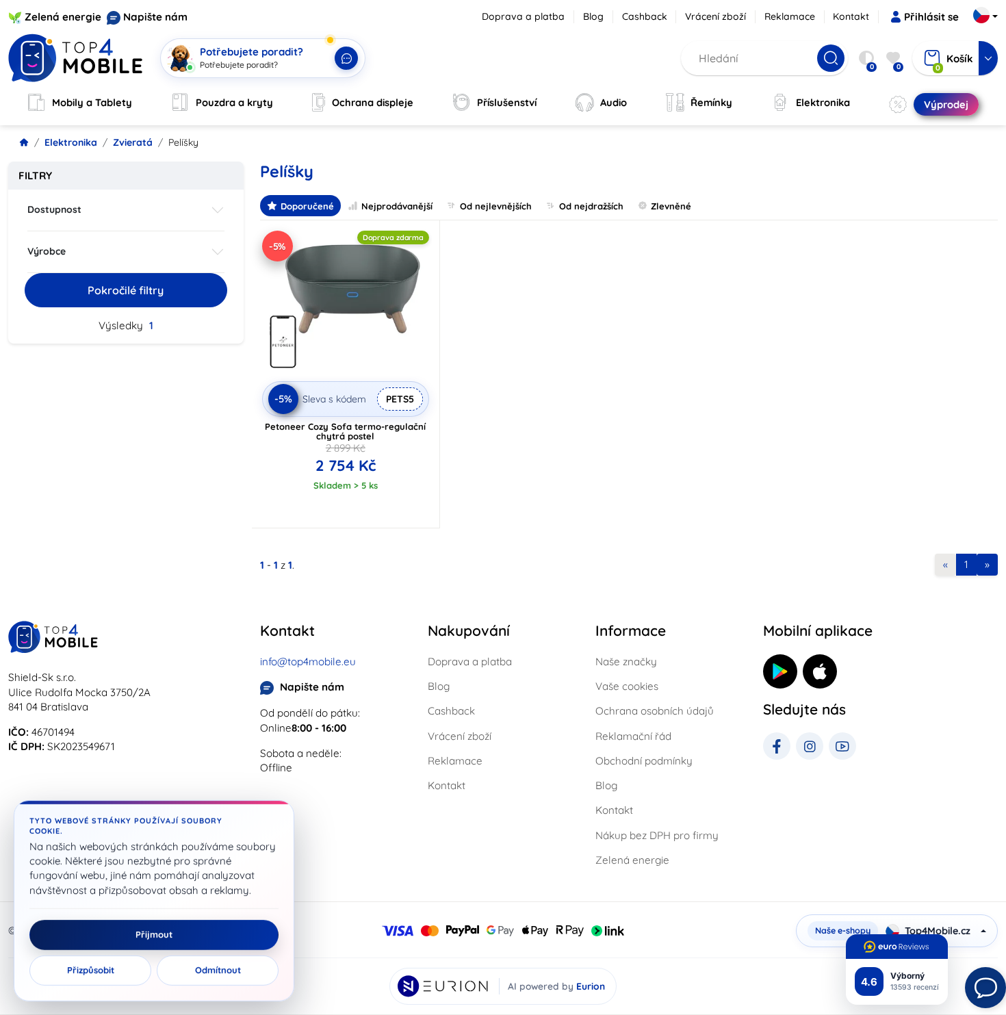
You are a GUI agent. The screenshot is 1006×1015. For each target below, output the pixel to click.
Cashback (644, 16)
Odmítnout (218, 970)
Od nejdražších (591, 206)
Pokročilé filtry (126, 290)
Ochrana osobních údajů (654, 710)
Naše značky (626, 661)
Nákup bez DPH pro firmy (657, 835)
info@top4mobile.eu (308, 661)
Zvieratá (133, 142)
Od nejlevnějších (496, 206)
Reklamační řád (633, 736)
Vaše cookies (626, 686)
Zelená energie (63, 16)
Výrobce (46, 251)
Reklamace (789, 16)
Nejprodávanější (397, 206)
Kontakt (851, 16)
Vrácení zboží (715, 16)
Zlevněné (671, 206)
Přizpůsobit (90, 970)
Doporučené (307, 206)
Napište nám (155, 16)
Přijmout (154, 934)
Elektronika (70, 142)
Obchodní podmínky (644, 760)
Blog (593, 16)
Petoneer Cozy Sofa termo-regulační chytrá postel (345, 431)
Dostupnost (54, 209)
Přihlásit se (931, 16)
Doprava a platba (523, 16)
